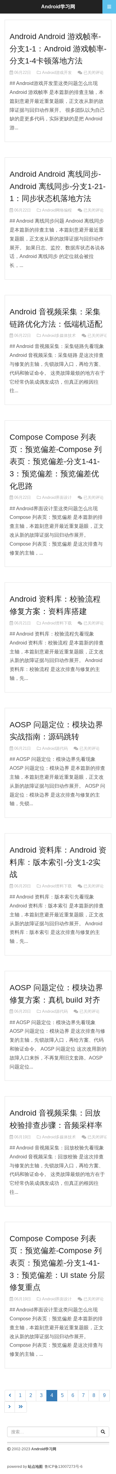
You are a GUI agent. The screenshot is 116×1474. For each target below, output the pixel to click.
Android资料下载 (57, 623)
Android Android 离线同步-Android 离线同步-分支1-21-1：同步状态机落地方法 (57, 186)
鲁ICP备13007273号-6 (64, 1466)
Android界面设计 (57, 497)
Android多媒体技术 (59, 335)
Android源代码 (55, 748)
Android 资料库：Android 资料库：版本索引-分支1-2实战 (58, 862)
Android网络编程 (57, 210)
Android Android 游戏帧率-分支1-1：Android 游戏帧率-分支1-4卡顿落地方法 (58, 48)
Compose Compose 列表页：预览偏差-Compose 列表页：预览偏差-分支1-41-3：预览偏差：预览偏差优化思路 (56, 461)
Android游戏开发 (57, 72)
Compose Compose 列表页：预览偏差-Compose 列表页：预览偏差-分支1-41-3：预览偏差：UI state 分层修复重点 (57, 1262)
